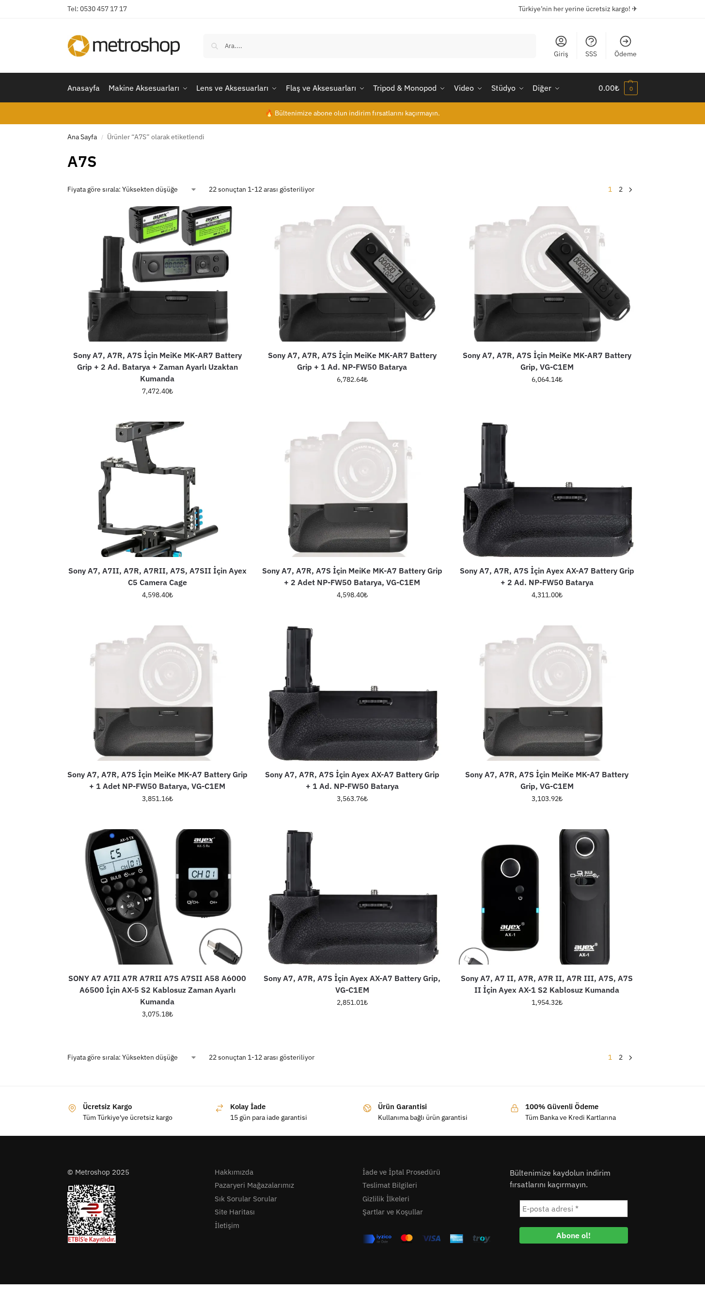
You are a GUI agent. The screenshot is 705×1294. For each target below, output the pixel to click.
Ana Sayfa (82, 136)
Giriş (561, 53)
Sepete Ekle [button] (157, 412)
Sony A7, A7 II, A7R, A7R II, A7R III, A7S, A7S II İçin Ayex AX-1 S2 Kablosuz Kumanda (547, 984)
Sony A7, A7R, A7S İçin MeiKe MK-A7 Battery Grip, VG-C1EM (546, 780)
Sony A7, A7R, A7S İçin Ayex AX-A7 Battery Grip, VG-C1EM (352, 984)
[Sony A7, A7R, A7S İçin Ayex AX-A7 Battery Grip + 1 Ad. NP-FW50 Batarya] (352, 693)
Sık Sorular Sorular (246, 1198)
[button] (618, 87)
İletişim (227, 1225)
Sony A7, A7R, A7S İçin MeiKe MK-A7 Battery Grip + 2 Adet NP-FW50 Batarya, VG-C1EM (352, 576)
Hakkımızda (234, 1172)
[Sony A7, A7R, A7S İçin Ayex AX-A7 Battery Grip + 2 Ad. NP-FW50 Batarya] (547, 489)
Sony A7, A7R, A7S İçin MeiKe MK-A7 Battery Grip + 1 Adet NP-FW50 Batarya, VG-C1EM (157, 780)
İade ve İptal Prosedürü (401, 1172)
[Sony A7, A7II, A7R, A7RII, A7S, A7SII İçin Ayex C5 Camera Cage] (157, 489)
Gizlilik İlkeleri (385, 1198)
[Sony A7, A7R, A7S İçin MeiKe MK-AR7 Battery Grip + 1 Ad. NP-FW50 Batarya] (352, 274)
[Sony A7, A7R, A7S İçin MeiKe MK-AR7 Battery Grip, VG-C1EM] (547, 274)
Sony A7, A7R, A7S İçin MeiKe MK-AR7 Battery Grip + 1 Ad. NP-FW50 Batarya (352, 361)
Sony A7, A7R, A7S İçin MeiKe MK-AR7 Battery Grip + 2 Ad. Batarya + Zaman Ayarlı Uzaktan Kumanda (157, 366)
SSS (591, 53)
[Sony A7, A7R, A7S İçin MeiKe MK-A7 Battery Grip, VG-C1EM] (547, 693)
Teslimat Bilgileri (389, 1185)
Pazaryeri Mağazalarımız (254, 1185)
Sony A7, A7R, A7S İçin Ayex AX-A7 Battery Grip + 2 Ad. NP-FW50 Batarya (547, 576)
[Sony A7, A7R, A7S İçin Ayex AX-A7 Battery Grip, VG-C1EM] (352, 897)
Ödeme (625, 53)
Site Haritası (235, 1211)
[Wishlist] (233, 220)
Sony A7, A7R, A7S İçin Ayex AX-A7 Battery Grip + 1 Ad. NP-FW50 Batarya (352, 780)
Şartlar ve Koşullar (392, 1211)
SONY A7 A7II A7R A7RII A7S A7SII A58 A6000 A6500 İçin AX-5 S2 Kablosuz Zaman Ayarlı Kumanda (157, 989)
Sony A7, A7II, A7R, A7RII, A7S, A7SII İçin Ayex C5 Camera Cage (157, 576)
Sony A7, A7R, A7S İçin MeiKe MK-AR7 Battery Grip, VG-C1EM (547, 361)
